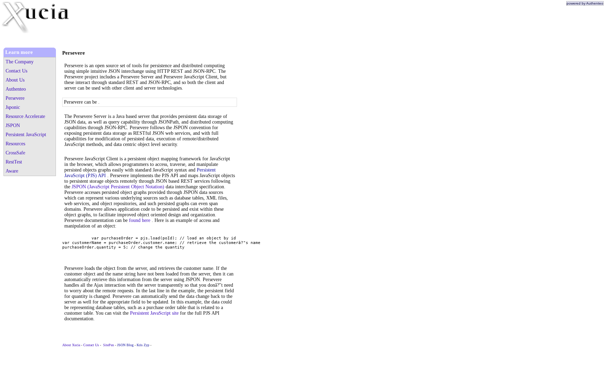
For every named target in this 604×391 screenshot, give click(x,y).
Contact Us (91, 345)
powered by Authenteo (585, 3)
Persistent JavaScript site (154, 313)
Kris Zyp (143, 345)
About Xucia (71, 345)
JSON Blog (125, 345)
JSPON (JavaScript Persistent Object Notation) (118, 186)
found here (139, 220)
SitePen (108, 345)
